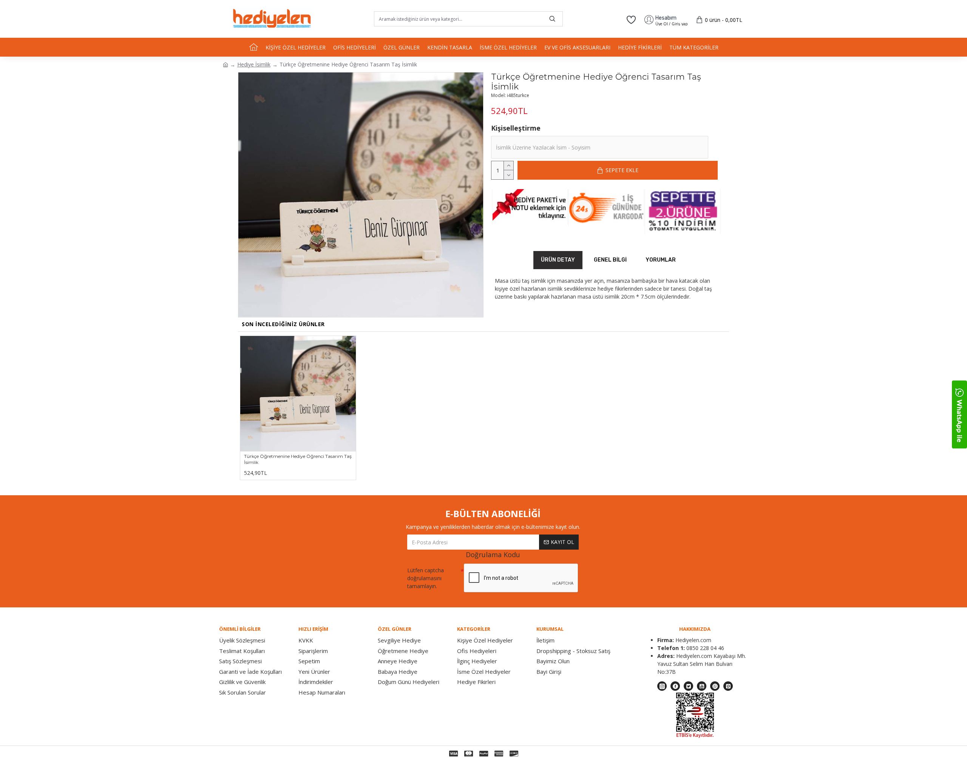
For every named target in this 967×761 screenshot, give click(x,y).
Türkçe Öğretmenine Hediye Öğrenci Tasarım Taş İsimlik (298, 459)
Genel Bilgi (610, 260)
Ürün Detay (558, 260)
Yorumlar (661, 260)
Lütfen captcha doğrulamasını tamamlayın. (425, 578)
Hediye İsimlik (253, 64)
